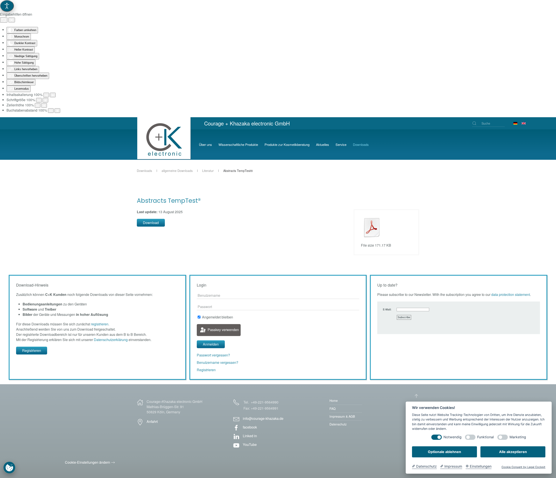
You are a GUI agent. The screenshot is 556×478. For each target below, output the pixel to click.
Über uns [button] (205, 144)
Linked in (250, 435)
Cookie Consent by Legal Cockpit (523, 467)
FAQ (332, 408)
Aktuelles (322, 144)
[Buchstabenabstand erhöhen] (57, 110)
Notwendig (452, 437)
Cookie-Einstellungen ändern (87, 462)
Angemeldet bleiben (217, 317)
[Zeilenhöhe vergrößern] (44, 105)
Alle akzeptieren (513, 452)
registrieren (99, 323)
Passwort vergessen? (213, 355)
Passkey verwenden (223, 329)
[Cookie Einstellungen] (9, 467)
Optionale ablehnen (444, 452)
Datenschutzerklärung (111, 339)
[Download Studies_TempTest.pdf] (372, 227)
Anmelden (211, 344)
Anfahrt (152, 421)
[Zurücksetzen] (3, 20)
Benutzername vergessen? (217, 362)
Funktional (485, 437)
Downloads (361, 144)
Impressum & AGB (342, 416)
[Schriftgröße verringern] (39, 100)
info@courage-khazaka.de (263, 418)
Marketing (518, 437)
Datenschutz (338, 424)
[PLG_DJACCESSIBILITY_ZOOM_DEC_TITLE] (46, 95)
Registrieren (31, 350)
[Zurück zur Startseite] (164, 144)
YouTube (250, 444)
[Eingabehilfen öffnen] (7, 6)
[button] (416, 396)
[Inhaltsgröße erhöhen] (53, 95)
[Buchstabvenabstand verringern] (51, 110)
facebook (250, 427)
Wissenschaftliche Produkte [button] (238, 144)
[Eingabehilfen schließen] (11, 20)
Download (151, 222)
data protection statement (510, 294)
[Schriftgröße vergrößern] (45, 100)
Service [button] (341, 144)
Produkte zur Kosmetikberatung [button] (287, 144)
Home (333, 400)
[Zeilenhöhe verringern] (37, 105)
